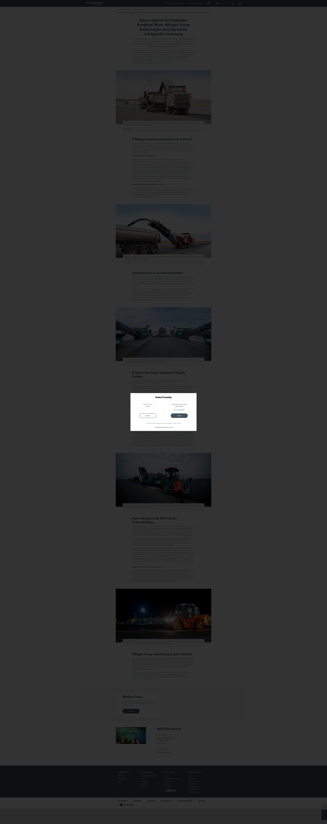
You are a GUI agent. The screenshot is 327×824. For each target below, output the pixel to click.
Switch (179, 415)
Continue (147, 415)
